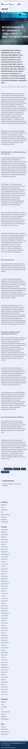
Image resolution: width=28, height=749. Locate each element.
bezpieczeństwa (8, 468)
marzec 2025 (4, 571)
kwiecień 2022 (4, 652)
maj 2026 (3, 537)
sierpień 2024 (4, 588)
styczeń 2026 (4, 546)
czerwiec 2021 (4, 677)
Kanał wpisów (4, 729)
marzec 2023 (4, 630)
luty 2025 (3, 573)
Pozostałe (3, 517)
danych (23, 468)
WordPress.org (4, 734)
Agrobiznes (3, 504)
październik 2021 (5, 667)
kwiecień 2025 (4, 569)
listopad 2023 (4, 610)
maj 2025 (3, 566)
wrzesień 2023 (4, 615)
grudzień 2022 (4, 637)
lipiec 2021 (3, 674)
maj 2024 (3, 596)
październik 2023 (5, 613)
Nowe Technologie (5, 514)
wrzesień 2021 (4, 669)
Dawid (6, 41)
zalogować (10, 483)
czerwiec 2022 (4, 647)
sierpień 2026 (4, 529)
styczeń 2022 (4, 659)
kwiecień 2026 (4, 539)
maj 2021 (3, 679)
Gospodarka (4, 509)
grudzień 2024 (4, 578)
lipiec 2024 (3, 591)
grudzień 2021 (4, 662)
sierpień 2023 (4, 618)
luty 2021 (3, 684)
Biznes (2, 507)
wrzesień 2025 (4, 556)
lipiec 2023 (3, 620)
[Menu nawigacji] (2, 19)
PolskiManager (16, 743)
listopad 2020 (4, 691)
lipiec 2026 (3, 532)
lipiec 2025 (3, 561)
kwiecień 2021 (4, 682)
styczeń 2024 (4, 605)
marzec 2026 (4, 542)
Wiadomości (4, 519)
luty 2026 (3, 544)
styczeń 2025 (4, 576)
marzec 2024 (4, 601)
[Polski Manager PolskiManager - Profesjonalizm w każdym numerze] (22, 15)
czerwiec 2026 (4, 534)
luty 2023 (3, 632)
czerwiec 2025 (4, 564)
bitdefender (17, 468)
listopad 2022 (4, 640)
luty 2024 (3, 603)
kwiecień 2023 (4, 628)
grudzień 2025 (4, 549)
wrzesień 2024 (4, 586)
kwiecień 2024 (4, 598)
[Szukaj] (25, 19)
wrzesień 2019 (4, 694)
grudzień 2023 (4, 608)
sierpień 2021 (4, 672)
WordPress (13, 747)
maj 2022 (3, 650)
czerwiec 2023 (4, 623)
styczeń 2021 (4, 687)
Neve (2, 747)
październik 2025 (5, 554)
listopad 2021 (4, 664)
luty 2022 (3, 657)
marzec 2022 (4, 655)
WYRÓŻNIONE (5, 522)
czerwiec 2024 (4, 593)
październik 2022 (5, 642)
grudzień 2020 (4, 689)
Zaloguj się (3, 726)
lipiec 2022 (3, 645)
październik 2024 (5, 583)
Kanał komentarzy (5, 731)
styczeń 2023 (4, 635)
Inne (2, 512)
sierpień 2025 (4, 559)
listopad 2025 (4, 551)
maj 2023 (3, 625)
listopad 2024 (4, 581)
